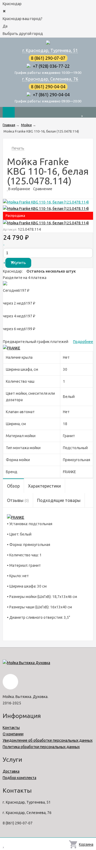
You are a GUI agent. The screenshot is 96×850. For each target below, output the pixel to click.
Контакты (11, 727)
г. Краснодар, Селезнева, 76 (50, 79)
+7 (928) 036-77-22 (50, 66)
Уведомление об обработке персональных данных (48, 740)
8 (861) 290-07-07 (48, 58)
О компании (13, 734)
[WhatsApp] (28, 66)
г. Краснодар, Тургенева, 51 (50, 50)
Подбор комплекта (19, 778)
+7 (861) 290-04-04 (50, 94)
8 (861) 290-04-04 (48, 86)
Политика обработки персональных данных (41, 747)
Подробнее (83, 342)
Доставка (11, 771)
